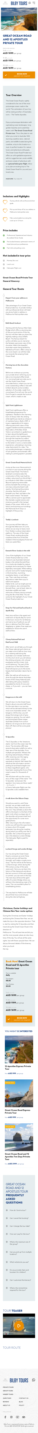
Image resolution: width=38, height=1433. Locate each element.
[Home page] (19, 5)
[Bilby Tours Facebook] (5, 1417)
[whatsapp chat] (33, 1381)
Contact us (23, 1398)
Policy (21, 1405)
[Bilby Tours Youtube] (17, 1417)
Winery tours (8, 1394)
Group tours (8, 1391)
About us (6, 1405)
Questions (7, 1398)
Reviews (6, 1402)
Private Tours (8, 1387)
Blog (21, 1402)
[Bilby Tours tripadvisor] (23, 1417)
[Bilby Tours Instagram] (11, 1417)
